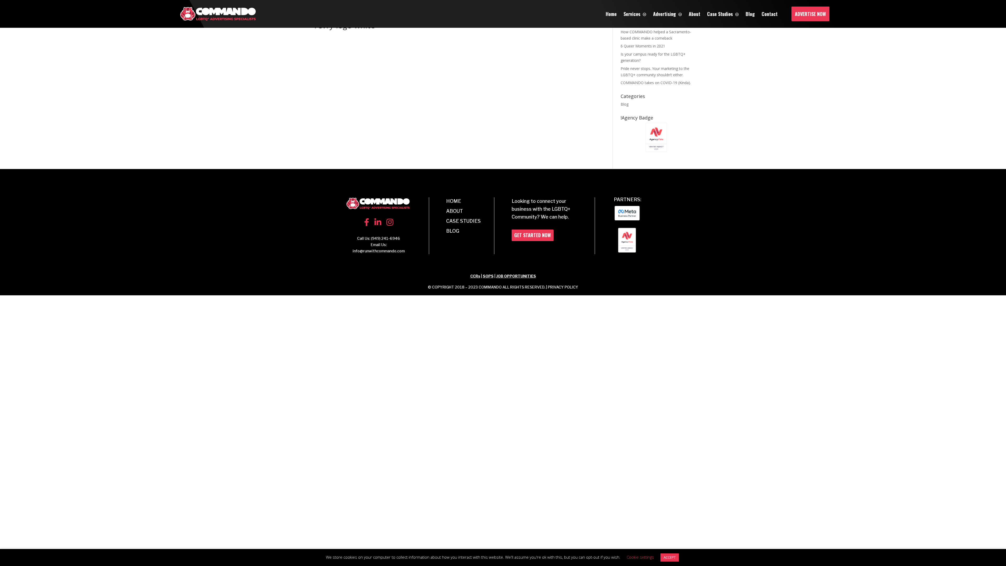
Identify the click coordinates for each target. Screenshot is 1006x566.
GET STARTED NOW (532, 235)
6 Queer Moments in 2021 (643, 45)
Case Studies (720, 14)
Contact (770, 14)
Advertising (664, 14)
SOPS (488, 276)
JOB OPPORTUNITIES (516, 276)
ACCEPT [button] (670, 557)
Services (632, 14)
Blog (750, 14)
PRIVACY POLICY (563, 287)
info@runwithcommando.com (379, 251)
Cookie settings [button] (640, 557)
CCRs (475, 276)
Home (611, 14)
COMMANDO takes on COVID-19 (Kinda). (656, 82)
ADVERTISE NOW (810, 14)
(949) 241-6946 (385, 238)
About (694, 14)
